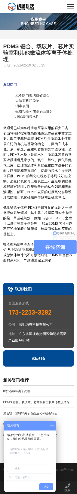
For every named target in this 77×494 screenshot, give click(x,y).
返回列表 (38, 358)
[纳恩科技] (21, 6)
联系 (67, 490)
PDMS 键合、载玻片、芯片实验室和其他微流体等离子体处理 (38, 404)
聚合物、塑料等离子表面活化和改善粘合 (30, 413)
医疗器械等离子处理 (16, 391)
